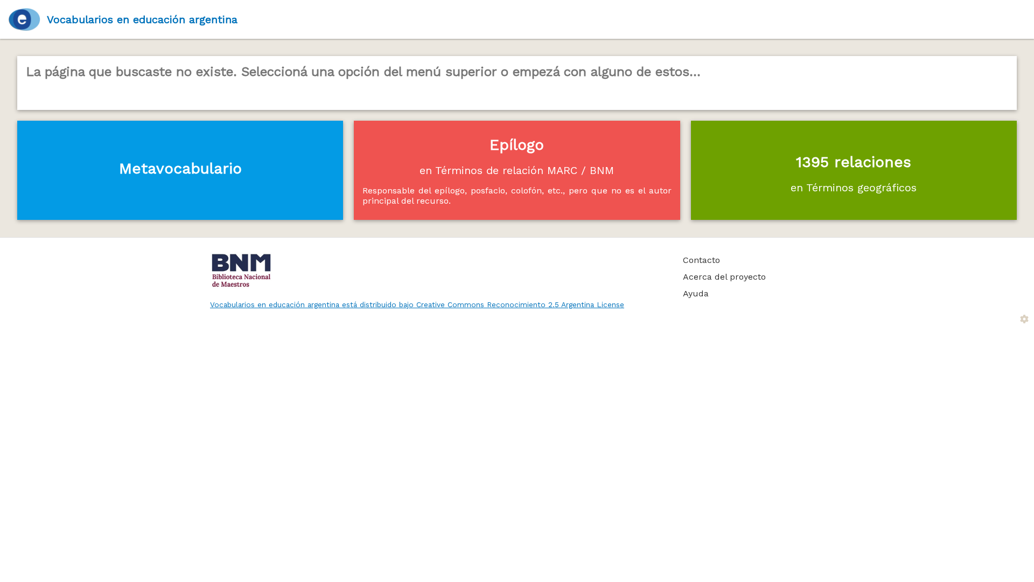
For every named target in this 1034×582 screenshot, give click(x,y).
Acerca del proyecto (724, 277)
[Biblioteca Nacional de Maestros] (434, 270)
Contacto (701, 260)
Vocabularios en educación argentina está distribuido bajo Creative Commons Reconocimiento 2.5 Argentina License (417, 304)
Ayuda (696, 293)
